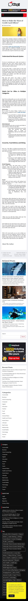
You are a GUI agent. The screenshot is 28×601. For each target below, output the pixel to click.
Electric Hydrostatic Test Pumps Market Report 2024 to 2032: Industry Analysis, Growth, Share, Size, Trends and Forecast (13, 278)
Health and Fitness (7, 418)
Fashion (4, 409)
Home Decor (5, 420)
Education (4, 406)
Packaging (22, 570)
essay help (17, 553)
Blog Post (4, 501)
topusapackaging (7, 580)
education (10, 541)
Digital (4, 404)
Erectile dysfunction (8, 553)
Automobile (5, 395)
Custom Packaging (16, 539)
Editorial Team (7, 25)
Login (3, 496)
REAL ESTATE (16, 572)
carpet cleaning (12, 536)
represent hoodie (7, 575)
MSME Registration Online (9, 567)
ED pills (5, 541)
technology (13, 577)
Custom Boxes (6, 539)
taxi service (6, 577)
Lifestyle (4, 423)
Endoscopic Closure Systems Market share (13, 544)
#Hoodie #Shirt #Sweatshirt (10, 534)
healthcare (14, 558)
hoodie (20, 558)
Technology (5, 432)
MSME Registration (8, 565)
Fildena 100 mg (12, 555)
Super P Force (16, 575)
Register (4, 498)
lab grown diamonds (8, 560)
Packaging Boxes (7, 572)
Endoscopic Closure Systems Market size (13, 546)
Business (4, 397)
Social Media (5, 430)
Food (3, 411)
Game (3, 413)
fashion (5, 555)
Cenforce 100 (6, 594)
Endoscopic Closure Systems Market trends (12, 549)
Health (8, 558)
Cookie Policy (16, 592)
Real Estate (5, 425)
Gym (4, 558)
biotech (5, 536)
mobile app (13, 562)
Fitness (19, 555)
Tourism (4, 434)
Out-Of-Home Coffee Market (10, 570)
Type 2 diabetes (17, 580)
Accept (11, 595)
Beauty (21, 534)
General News (5, 416)
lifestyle (17, 560)
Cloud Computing (6, 399)
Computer (4, 402)
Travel (3, 437)
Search (4, 333)
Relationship (5, 427)
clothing (19, 536)
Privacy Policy (5, 503)
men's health (6, 562)
